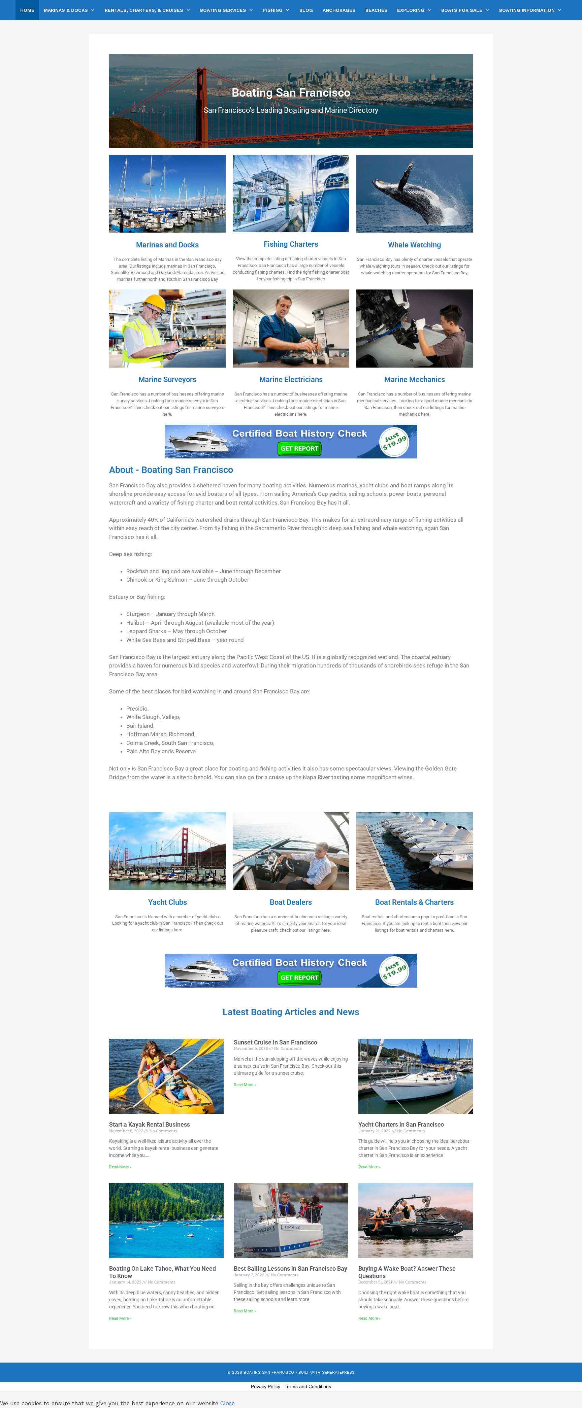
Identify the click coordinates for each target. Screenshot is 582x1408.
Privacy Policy (265, 1386)
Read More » (120, 1167)
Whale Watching (414, 244)
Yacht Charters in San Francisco (401, 1124)
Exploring (410, 10)
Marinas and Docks (167, 244)
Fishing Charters (291, 244)
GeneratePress (338, 1372)
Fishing (273, 10)
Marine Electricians (291, 379)
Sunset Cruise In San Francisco (275, 1042)
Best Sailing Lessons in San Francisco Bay (290, 1268)
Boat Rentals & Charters (414, 902)
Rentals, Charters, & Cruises (144, 10)
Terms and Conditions (308, 1386)
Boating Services (223, 10)
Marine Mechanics (414, 379)
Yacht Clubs (167, 902)
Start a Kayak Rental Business (149, 1124)
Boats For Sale (461, 10)
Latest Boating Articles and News (291, 1012)
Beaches (376, 10)
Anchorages (339, 10)
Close (227, 1403)
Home (27, 10)
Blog (306, 10)
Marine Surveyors (167, 379)
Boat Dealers (291, 902)
